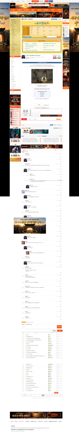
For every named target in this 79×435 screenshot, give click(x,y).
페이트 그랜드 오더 (66, 28)
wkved (50, 338)
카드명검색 (44, 36)
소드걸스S (25, 19)
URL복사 (23, 125)
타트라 (50, 390)
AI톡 (12, 83)
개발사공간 (60, 421)
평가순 (35, 119)
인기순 (30, 119)
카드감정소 (13, 35)
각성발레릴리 (51, 364)
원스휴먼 (65, 35)
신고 (57, 169)
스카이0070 (51, 357)
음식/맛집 (13, 78)
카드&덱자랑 (13, 34)
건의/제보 (13, 50)
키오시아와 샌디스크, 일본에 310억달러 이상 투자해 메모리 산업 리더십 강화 (32, 139)
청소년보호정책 (27, 421)
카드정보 (13, 37)
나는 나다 (50, 341)
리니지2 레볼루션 (66, 34)
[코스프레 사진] (15, 133)
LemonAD (28, 256)
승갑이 (27, 311)
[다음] (48, 397)
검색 (51, 5)
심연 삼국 (15, 122)
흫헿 (49, 388)
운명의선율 (27, 153)
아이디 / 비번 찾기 (41, 1)
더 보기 (39, 136)
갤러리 (13, 46)
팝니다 (13, 40)
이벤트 (13, 47)
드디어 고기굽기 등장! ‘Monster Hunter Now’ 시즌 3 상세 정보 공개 (52, 139)
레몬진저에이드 (51, 345)
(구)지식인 (13, 53)
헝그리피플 (13, 86)
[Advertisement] (23, 21)
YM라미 (50, 387)
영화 (12, 69)
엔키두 (27, 296)
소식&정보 (13, 43)
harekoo (27, 266)
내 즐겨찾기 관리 (66, 23)
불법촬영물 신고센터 (33, 421)
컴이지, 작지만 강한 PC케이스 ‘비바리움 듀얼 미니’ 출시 (29, 138)
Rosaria (50, 383)
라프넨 (50, 374)
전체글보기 (13, 26)
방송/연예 (13, 66)
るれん (50, 385)
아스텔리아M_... (16, 114)
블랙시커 (27, 316)
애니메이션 (13, 76)
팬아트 (13, 41)
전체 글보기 (30, 19)
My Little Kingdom (16, 109)
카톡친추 (13, 29)
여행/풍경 (13, 79)
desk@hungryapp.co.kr (45, 428)
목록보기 (54, 331)
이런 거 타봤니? (15, 153)
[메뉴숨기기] (60, 11)
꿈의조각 (32, 174)
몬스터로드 (50, 378)
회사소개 (12, 421)
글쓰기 (60, 331)
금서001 (50, 350)
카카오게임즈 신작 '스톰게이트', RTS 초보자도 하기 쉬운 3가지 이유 (51, 140)
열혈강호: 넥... (16, 120)
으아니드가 (50, 381)
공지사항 (12, 91)
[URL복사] (34, 125)
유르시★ (50, 343)
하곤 (49, 352)
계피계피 (28, 58)
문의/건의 (12, 93)
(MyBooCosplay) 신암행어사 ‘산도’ (16, 139)
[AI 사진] (15, 149)
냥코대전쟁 (65, 27)
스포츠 (12, 74)
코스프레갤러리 (13, 84)
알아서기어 (27, 190)
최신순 (24, 119)
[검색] (59, 37)
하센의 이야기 (32, 179)
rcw (49, 334)
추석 (27, 241)
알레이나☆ (50, 348)
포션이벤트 (13, 49)
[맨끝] (49, 397)
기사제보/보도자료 (40, 421)
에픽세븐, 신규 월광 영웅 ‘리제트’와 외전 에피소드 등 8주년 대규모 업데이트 (32, 140)
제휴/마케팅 (45, 421)
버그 (12, 52)
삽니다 (13, 38)
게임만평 (12, 88)
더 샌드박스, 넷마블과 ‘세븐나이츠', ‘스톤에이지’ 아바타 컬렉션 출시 (51, 138)
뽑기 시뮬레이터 (14, 23)
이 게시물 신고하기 (46, 105)
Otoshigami (28, 286)
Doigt (27, 306)
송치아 (50, 354)
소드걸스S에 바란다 (14, 44)
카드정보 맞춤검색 (14, 21)
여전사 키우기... (16, 118)
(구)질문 (13, 32)
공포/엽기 (13, 61)
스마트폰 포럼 (13, 81)
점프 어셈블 (65, 31)
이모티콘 (28, 324)
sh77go (27, 301)
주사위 (31, 324)
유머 (12, 59)
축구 (12, 71)
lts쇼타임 (27, 291)
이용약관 (16, 421)
